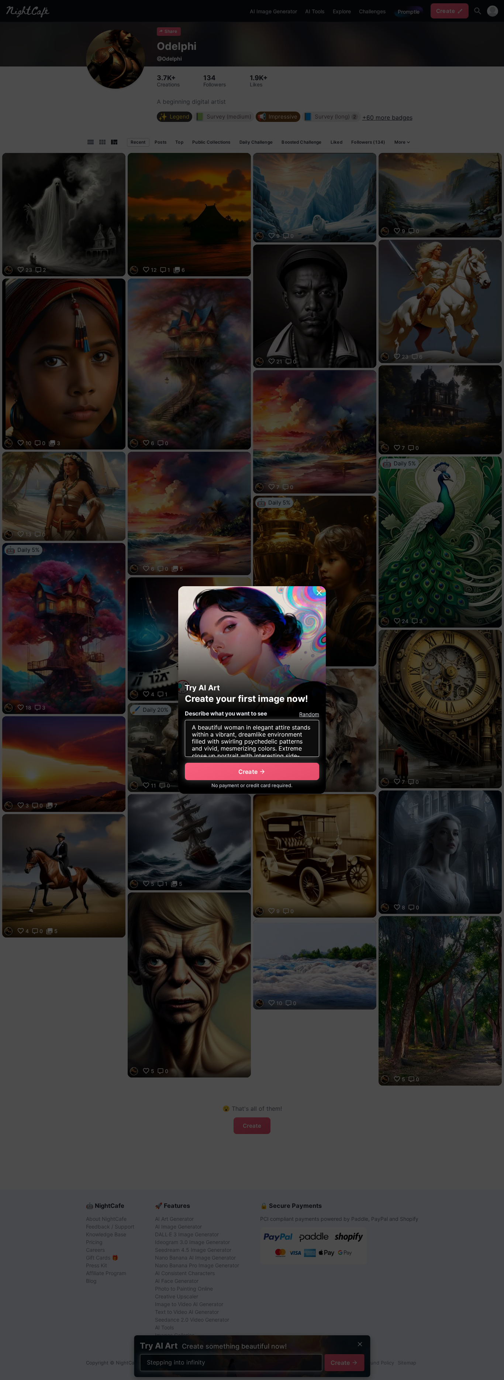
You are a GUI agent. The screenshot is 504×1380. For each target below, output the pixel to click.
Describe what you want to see (226, 713)
